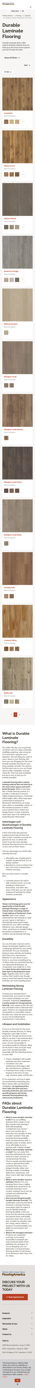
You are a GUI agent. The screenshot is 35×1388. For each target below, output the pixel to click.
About (4, 1329)
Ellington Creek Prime (13, 482)
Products (6, 1313)
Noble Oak (8, 693)
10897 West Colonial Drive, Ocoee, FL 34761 (16, 1345)
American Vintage (11, 271)
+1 (22, 122)
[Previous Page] (11, 714)
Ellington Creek (10, 377)
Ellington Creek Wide (12, 535)
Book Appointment (16, 1297)
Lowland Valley (10, 640)
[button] (16, 11)
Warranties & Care (9, 1324)
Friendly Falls (9, 588)
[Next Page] (24, 714)
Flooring (18, 15)
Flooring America (7, 15)
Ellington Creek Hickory (13, 429)
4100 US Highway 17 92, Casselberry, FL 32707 (17, 1352)
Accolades (8, 113)
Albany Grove (9, 166)
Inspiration (6, 1318)
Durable (6, 72)
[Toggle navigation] (31, 7)
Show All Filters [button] (10, 58)
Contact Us (6, 1334)
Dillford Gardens (11, 324)
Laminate (27, 15)
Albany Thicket (10, 218)
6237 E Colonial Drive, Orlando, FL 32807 (15, 1349)
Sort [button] (26, 65)
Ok (17, 1380)
